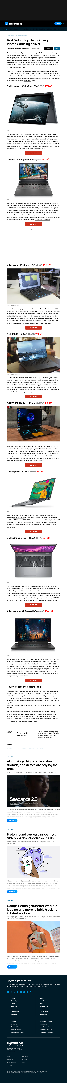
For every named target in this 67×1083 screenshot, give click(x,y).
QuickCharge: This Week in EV (35, 748)
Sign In (58, 24)
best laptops (13, 65)
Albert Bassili (11, 48)
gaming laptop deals (36, 78)
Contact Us (14, 1024)
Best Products (43, 1009)
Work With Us (10, 1059)
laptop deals (27, 80)
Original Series (43, 1014)
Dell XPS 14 (13, 378)
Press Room (24, 1059)
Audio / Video (14, 1006)
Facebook (8, 992)
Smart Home (14, 1009)
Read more (12, 820)
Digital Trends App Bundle (46, 1032)
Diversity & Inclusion (11, 1062)
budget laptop (48, 60)
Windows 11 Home (51, 524)
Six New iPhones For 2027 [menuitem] (27, 29)
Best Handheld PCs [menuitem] (51, 29)
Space (41, 1003)
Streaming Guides (44, 1006)
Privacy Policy (25, 1056)
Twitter (14, 992)
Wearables (43, 1001)
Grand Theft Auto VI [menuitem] (14, 29)
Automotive (14, 1014)
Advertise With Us (15, 1026)
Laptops (24, 748)
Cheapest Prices (11, 748)
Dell (18, 748)
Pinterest (24, 992)
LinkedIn (27, 992)
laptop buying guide (37, 141)
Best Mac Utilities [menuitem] (40, 29)
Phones (13, 998)
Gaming (13, 1003)
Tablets (41, 998)
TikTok (21, 992)
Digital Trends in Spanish (46, 1029)
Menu (3, 23)
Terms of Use (10, 1065)
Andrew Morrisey (25, 48)
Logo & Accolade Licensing (17, 1032)
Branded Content (44, 1024)
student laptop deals (20, 78)
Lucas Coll (17, 48)
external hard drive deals (42, 219)
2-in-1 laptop (49, 139)
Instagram (11, 992)
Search (64, 23)
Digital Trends (10, 26)
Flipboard (30, 992)
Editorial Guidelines (16, 1029)
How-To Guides (44, 1012)
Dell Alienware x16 (22, 449)
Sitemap (23, 1062)
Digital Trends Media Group (16, 1072)
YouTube (17, 992)
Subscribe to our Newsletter (47, 1021)
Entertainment (15, 1012)
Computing (14, 1001)
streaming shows (18, 517)
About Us (13, 1021)
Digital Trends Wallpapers (46, 1026)
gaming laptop (37, 60)
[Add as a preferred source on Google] (48, 48)
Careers (8, 1056)
